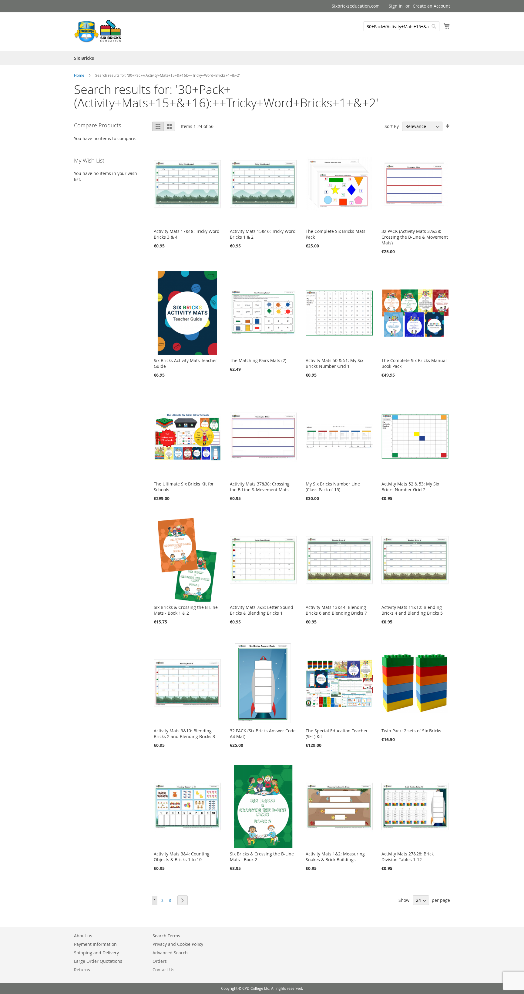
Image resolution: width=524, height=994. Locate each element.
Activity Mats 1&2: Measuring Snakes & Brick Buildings (335, 856)
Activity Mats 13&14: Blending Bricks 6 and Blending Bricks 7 (336, 610)
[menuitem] (84, 58)
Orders (160, 961)
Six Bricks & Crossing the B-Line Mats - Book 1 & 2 (186, 610)
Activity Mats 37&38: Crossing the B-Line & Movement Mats (260, 486)
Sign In (396, 6)
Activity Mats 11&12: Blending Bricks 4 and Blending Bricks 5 (412, 610)
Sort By (392, 126)
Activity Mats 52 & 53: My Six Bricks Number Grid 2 (410, 486)
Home (79, 75)
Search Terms (166, 936)
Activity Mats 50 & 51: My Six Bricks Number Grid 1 (334, 363)
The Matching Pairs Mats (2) (258, 360)
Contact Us (163, 969)
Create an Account (431, 6)
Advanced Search (170, 952)
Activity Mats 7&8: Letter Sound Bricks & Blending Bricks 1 (261, 610)
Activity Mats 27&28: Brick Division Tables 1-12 (407, 856)
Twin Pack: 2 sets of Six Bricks (411, 731)
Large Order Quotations (98, 961)
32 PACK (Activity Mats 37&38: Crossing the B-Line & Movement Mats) (414, 237)
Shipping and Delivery (96, 952)
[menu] (262, 58)
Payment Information (95, 944)
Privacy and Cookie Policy (178, 944)
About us (83, 936)
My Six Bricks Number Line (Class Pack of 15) (333, 486)
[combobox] (401, 26)
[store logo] (98, 31)
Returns (82, 969)
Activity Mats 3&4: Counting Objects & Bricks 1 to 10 (182, 856)
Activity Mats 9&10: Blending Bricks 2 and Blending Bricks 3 (184, 733)
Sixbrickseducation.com (356, 6)
